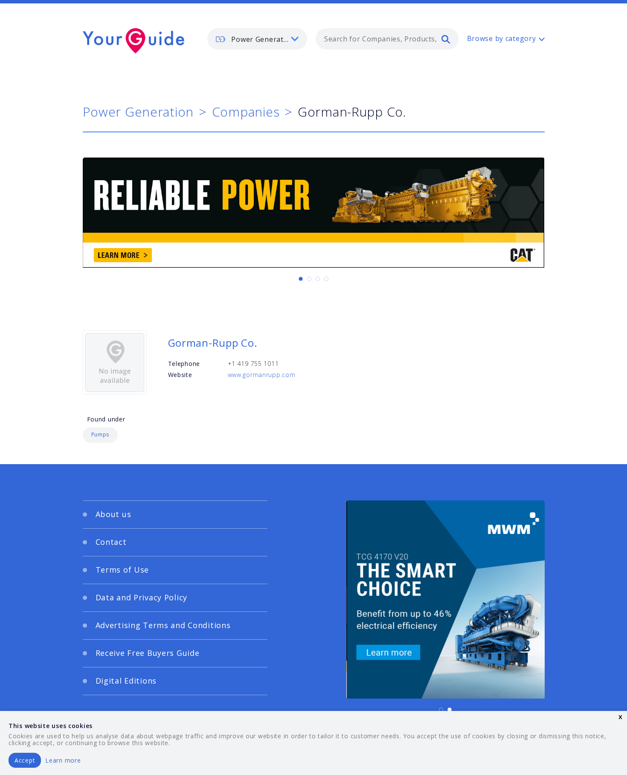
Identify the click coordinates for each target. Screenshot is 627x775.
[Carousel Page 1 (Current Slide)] (301, 279)
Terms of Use (122, 569)
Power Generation (138, 111)
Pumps (100, 434)
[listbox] (257, 39)
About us (113, 514)
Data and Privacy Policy (142, 597)
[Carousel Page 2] (309, 279)
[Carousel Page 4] (326, 279)
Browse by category (501, 38)
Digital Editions (126, 681)
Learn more (63, 760)
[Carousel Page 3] (318, 279)
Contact (111, 542)
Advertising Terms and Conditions (163, 625)
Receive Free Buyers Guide (148, 653)
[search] (445, 39)
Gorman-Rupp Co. (213, 343)
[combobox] (387, 39)
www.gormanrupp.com (262, 375)
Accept (25, 760)
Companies (245, 111)
